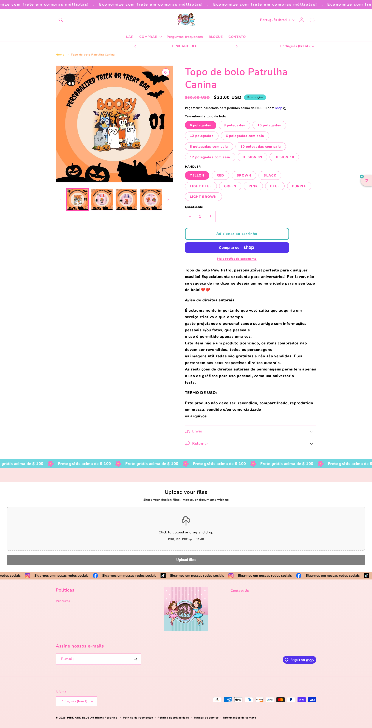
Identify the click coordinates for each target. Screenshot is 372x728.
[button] (61, 20)
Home (60, 55)
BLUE (275, 186)
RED (220, 175)
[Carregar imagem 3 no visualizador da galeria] (126, 200)
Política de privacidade (173, 717)
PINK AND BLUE (78, 717)
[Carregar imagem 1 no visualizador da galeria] (78, 200)
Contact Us (240, 590)
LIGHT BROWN (203, 196)
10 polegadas (269, 125)
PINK (253, 186)
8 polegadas (234, 125)
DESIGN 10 (284, 157)
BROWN (244, 175)
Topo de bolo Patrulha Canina (93, 55)
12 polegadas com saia (210, 157)
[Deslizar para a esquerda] (60, 199)
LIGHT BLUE (201, 186)
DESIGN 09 (252, 157)
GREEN (230, 186)
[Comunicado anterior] (135, 46)
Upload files (186, 560)
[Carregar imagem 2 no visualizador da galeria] (102, 200)
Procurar (63, 601)
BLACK (270, 175)
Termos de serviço (206, 717)
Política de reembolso (138, 717)
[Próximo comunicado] (237, 46)
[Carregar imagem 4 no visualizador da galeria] (151, 200)
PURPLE (299, 186)
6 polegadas (200, 125)
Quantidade (194, 207)
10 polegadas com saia (260, 146)
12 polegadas (202, 135)
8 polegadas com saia (209, 146)
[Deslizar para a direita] (168, 199)
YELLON (197, 175)
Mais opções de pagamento (236, 259)
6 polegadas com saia (245, 135)
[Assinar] (135, 659)
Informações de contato (239, 717)
